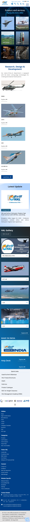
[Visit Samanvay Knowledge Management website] (18, 401)
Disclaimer (3, 484)
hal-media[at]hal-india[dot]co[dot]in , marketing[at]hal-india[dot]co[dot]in (12, 505)
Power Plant (4, 443)
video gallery (6, 234)
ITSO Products (4, 441)
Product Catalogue (7, 387)
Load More (6, 177)
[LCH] (15, 291)
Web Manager (4, 474)
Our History (3, 458)
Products (3, 438)
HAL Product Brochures (9, 378)
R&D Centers (4, 456)
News (2, 414)
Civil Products (4, 440)
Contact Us (3, 466)
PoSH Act (4, 384)
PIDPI (3, 381)
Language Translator (6, 425)
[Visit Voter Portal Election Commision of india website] (8, 401)
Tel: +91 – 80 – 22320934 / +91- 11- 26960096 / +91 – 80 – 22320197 (15, 500)
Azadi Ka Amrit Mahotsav (9, 374)
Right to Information (6, 416)
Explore (3, 99)
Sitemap (3, 486)
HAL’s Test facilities (5, 445)
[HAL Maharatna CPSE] (15, 245)
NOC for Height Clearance (9, 391)
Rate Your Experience (6, 470)
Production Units (5, 454)
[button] (12, 3)
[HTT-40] (15, 268)
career (2, 423)
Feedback (3, 468)
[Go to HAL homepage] (4, 3)
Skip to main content (16, 1)
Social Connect (4, 472)
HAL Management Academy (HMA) (12, 394)
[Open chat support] (27, 519)
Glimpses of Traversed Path (7, 460)
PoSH (2, 419)
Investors (3, 427)
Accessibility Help (5, 483)
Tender (2, 421)
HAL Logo (3, 431)
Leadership (3, 452)
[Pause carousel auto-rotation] (15, 404)
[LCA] (15, 316)
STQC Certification (5, 488)
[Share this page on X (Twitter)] (21, 3)
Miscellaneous (4, 417)
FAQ (2, 429)
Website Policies (5, 481)
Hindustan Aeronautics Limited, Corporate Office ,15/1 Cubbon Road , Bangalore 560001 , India (16, 495)
